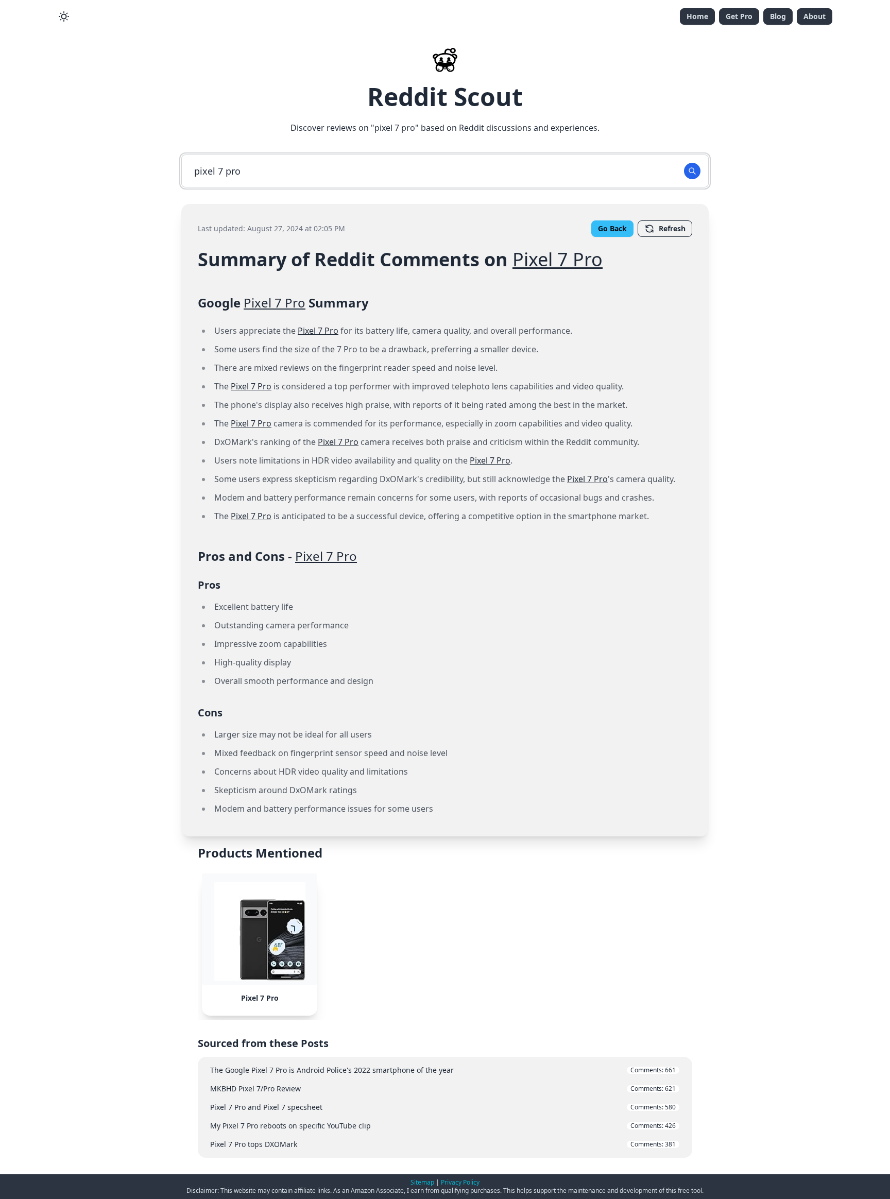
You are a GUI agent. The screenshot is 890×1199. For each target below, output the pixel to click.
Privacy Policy (460, 1182)
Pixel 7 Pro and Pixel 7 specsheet (443, 1107)
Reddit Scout (445, 96)
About (814, 16)
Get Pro (739, 16)
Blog (778, 16)
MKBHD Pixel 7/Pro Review (443, 1088)
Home (697, 16)
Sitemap (422, 1182)
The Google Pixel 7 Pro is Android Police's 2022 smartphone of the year (443, 1070)
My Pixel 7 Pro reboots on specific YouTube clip (443, 1126)
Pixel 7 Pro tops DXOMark (443, 1144)
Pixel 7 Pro (557, 259)
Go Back (612, 228)
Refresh (672, 228)
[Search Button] (692, 171)
